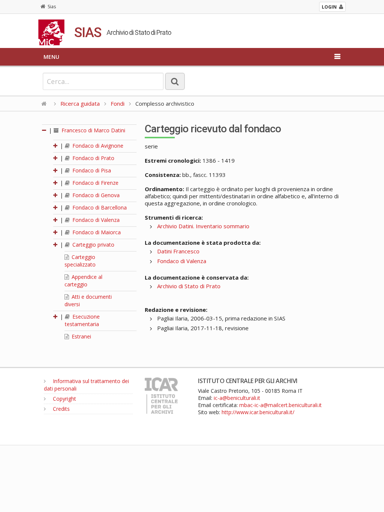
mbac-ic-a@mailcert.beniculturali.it (280, 405)
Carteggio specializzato (80, 260)
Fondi (117, 103)
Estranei (80, 336)
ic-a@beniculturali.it (237, 397)
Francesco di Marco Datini (92, 130)
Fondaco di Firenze (94, 182)
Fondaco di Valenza (95, 219)
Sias (52, 6)
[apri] (55, 145)
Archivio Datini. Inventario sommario (203, 226)
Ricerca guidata (80, 103)
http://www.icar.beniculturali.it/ (258, 412)
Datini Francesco (178, 251)
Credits (60, 408)
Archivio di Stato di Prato (188, 286)
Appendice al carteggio (83, 280)
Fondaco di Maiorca (96, 232)
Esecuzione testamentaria (82, 320)
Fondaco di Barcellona (99, 207)
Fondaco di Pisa (91, 170)
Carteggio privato (92, 244)
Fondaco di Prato (92, 158)
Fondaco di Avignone (97, 145)
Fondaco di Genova (95, 195)
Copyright (63, 398)
